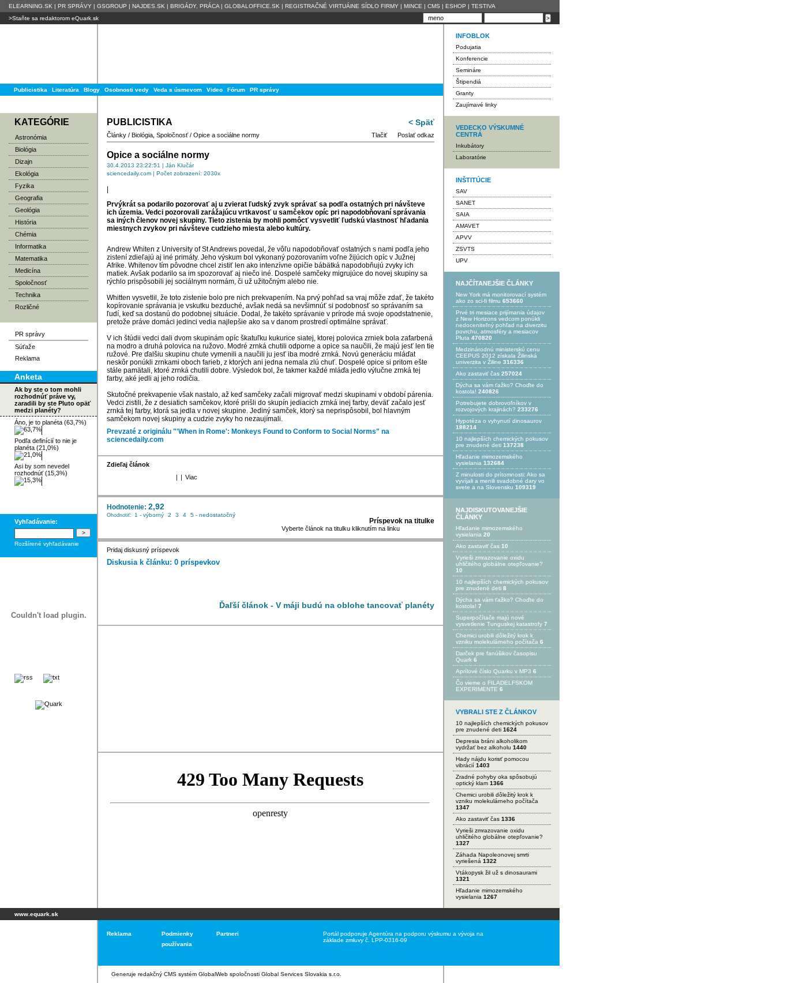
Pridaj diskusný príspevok (143, 549)
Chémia (25, 234)
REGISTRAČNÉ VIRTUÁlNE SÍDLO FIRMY (342, 6)
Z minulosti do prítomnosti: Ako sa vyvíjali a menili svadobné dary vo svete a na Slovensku (500, 480)
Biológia (25, 149)
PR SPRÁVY (75, 6)
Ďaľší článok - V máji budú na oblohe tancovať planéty (326, 605)
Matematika (31, 258)
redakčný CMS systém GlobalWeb (183, 974)
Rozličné (27, 306)
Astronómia (31, 137)
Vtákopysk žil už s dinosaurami (496, 872)
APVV (464, 237)
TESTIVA (483, 6)
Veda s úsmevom (177, 90)
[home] (44, 943)
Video (215, 90)
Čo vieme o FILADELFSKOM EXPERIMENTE (494, 686)
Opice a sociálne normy (226, 135)
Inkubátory (470, 145)
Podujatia (468, 47)
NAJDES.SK (148, 6)
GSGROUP (112, 6)
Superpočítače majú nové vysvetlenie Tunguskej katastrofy (499, 620)
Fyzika (24, 185)
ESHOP (455, 6)
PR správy (264, 90)
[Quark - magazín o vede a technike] (48, 703)
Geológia (27, 210)
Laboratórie (471, 157)
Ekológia (27, 173)
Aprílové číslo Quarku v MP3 (493, 671)
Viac (191, 477)
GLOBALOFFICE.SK (252, 6)
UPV (462, 260)
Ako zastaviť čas (478, 373)
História (25, 222)
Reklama (27, 358)
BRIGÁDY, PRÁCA (194, 6)
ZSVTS (465, 249)
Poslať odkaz (415, 135)
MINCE (413, 6)
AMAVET (467, 226)
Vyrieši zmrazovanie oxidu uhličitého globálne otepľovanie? (499, 560)
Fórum (236, 90)
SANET (465, 203)
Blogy (92, 90)
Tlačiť (379, 135)
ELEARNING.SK (30, 6)
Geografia (29, 197)
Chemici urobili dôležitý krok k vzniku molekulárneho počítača (497, 638)
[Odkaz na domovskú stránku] (46, 54)
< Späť (421, 122)
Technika (27, 294)
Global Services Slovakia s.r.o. (301, 974)
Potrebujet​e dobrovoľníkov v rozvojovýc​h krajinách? (493, 406)
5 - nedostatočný (212, 515)
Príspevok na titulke (401, 521)
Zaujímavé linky (476, 105)
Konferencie (472, 58)
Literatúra (65, 90)
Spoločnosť (31, 282)
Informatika (30, 246)
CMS (433, 6)
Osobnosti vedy (126, 90)
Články (116, 135)
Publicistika (30, 90)
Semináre (468, 70)
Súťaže (25, 346)
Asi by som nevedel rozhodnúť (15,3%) (41, 470)
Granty (465, 93)
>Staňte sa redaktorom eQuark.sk (54, 18)
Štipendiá (468, 81)
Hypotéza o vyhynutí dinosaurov (499, 421)
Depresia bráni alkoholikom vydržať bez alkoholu (491, 744)
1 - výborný (149, 515)
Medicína (27, 270)
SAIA (463, 214)
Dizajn (23, 161)
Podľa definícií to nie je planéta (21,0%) (45, 444)
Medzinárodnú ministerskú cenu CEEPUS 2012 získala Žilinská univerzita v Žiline (498, 355)
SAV (461, 191)
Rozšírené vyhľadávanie (46, 544)
